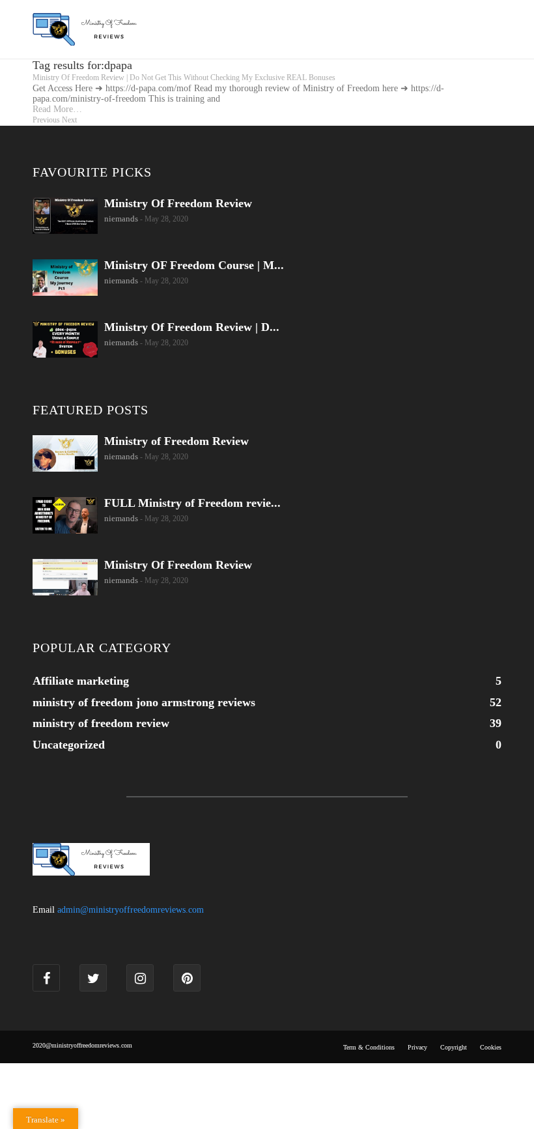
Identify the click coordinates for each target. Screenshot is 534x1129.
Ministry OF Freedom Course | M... (194, 265)
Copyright (453, 1047)
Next (69, 119)
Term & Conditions (369, 1047)
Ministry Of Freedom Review (178, 203)
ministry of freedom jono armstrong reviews (144, 702)
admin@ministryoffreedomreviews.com (130, 910)
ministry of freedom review (101, 723)
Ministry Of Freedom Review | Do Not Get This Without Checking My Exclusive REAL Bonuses (184, 77)
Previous (46, 119)
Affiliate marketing (81, 680)
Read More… (57, 109)
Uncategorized (69, 744)
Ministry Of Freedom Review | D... (191, 327)
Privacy (417, 1047)
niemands (121, 218)
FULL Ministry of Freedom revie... (192, 502)
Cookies (490, 1047)
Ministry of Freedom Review (176, 441)
